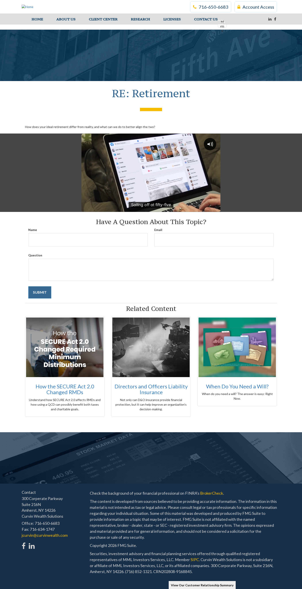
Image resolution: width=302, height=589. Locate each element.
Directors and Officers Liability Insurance (151, 389)
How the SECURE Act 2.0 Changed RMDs (65, 389)
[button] (66, 19)
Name (32, 230)
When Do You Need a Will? (237, 386)
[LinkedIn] (270, 19)
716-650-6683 (213, 7)
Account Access (258, 7)
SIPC (195, 559)
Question (35, 255)
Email (158, 230)
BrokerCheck (211, 493)
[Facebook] (275, 19)
